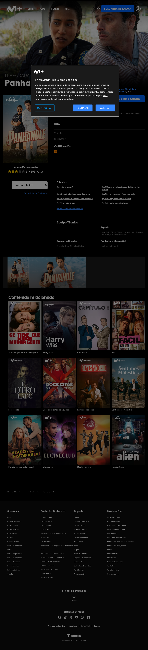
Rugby (76, 550)
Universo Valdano (81, 538)
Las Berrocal (46, 542)
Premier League (80, 529)
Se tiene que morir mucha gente (23, 352)
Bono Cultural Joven (115, 562)
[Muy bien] (23, 171)
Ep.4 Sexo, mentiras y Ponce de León (118, 194)
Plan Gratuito (112, 554)
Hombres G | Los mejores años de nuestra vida (57, 547)
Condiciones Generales (116, 529)
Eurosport (78, 562)
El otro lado (13, 410)
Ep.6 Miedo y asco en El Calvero (116, 198)
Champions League (81, 521)
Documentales (13, 566)
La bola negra (46, 521)
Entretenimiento (13, 570)
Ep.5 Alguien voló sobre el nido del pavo (75, 198)
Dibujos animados (48, 565)
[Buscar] (98, 9)
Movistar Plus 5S (47, 578)
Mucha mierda (84, 467)
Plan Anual (111, 558)
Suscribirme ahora (117, 8)
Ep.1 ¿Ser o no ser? (65, 187)
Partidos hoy (79, 570)
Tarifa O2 (110, 566)
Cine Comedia (12, 529)
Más (67, 9)
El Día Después (80, 533)
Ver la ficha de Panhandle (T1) (70, 208)
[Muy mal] (9, 171)
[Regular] (16, 171)
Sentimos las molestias (122, 410)
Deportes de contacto (82, 558)
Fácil (114, 352)
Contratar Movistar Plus (116, 538)
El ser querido (46, 517)
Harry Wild (48, 352)
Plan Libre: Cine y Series (116, 546)
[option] (18, 272)
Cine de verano (13, 542)
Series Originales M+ (15, 554)
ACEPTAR (105, 108)
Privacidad (85, 626)
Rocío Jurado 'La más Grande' (52, 553)
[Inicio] (14, 9)
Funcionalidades (113, 521)
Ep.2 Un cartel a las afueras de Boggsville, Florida (121, 188)
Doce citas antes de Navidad (56, 410)
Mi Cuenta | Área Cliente (116, 525)
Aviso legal (73, 626)
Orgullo (10, 574)
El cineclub (48, 467)
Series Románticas (14, 558)
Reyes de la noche (85, 410)
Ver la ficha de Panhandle (36, 193)
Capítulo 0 (82, 352)
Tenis (76, 546)
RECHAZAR (83, 108)
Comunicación (113, 574)
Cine (43, 8)
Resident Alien (118, 467)
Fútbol (55, 8)
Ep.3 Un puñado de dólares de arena (73, 194)
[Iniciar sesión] (138, 8)
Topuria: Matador (80, 554)
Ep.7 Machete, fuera (66, 203)
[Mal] (13, 171)
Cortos (10, 538)
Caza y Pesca (46, 574)
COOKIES (97, 626)
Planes (109, 550)
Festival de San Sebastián (50, 561)
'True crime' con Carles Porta (52, 557)
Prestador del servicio (56, 626)
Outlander (45, 529)
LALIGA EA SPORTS (81, 525)
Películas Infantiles (14, 546)
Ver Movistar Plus (113, 517)
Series (31, 8)
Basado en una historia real (21, 467)
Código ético (112, 533)
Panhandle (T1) (24, 185)
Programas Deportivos (49, 569)
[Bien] (20, 171)
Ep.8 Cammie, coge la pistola (115, 203)
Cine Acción (12, 533)
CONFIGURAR (44, 108)
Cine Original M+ (13, 521)
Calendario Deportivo (82, 566)
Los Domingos (46, 525)
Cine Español (12, 525)
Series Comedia (13, 562)
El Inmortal (45, 538)
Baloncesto (78, 542)
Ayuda (74, 600)
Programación (79, 574)
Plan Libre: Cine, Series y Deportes (120, 542)
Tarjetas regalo (113, 570)
